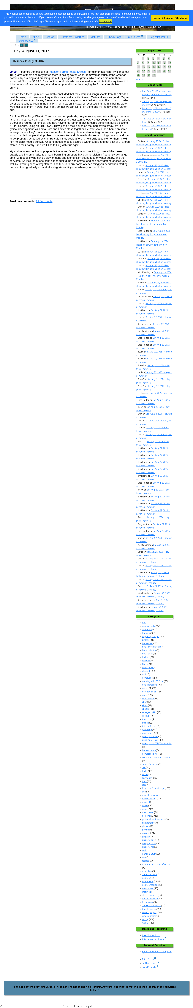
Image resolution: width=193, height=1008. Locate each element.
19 (164, 67)
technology (147, 902)
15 (143, 67)
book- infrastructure (151, 647)
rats (144, 857)
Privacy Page (114, 36)
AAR (144, 622)
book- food (147, 643)
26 (164, 71)
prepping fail (148, 847)
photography (148, 823)
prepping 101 (148, 840)
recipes (145, 861)
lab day (145, 774)
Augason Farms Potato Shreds (67, 71)
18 (159, 67)
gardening (147, 729)
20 (169, 67)
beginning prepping (151, 636)
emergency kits (149, 712)
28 (138, 75)
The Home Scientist (151, 905)
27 (169, 71)
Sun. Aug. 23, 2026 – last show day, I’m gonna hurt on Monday (153, 158)
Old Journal (134, 36)
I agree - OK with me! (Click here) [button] (170, 18)
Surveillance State (150, 898)
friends (145, 723)
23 (148, 71)
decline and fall (149, 692)
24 (154, 71)
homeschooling (149, 754)
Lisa (144, 785)
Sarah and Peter (149, 874)
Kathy (145, 771)
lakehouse (147, 778)
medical (146, 802)
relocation (147, 871)
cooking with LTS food (152, 681)
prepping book (149, 843)
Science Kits (26, 40)
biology (145, 640)
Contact (95, 36)
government (148, 733)
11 (159, 63)
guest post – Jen (150, 736)
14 (138, 67)
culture (145, 688)
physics (146, 826)
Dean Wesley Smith (151, 935)
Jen (144, 767)
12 (164, 63)
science (146, 878)
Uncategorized (149, 909)
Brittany (145, 657)
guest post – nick (150, 740)
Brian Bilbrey (148, 959)
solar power (148, 888)
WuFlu (145, 923)
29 (143, 75)
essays (145, 716)
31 (154, 75)
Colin (144, 674)
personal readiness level (153, 819)
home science (149, 750)
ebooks (145, 709)
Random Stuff (149, 854)
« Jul (138, 79)
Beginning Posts (159, 36)
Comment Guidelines (72, 36)
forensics (146, 719)
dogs (144, 695)
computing (147, 678)
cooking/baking (149, 685)
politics (145, 833)
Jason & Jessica (150, 764)
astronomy (147, 629)
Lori (144, 792)
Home (22, 36)
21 (138, 71)
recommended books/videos (156, 864)
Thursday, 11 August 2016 (28, 61)
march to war (148, 798)
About (36, 36)
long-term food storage (153, 788)
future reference (149, 726)
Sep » (144, 79)
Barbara (146, 633)
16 (148, 67)
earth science (148, 698)
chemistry (147, 671)
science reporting (150, 885)
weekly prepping (149, 912)
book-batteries (149, 650)
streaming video (149, 895)
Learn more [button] (105, 21)
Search (50, 36)
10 (154, 63)
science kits (147, 881)
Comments (44, 201)
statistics (146, 892)
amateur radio (149, 626)
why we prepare (149, 916)
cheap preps (148, 667)
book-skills (147, 653)
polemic (146, 830)
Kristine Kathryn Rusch (153, 939)
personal (146, 816)
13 (169, 63)
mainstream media (151, 795)
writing (145, 919)
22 (143, 71)
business (146, 660)
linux (144, 781)
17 (154, 67)
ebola (144, 705)
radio (144, 850)
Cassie (145, 664)
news (144, 809)
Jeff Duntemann (149, 963)
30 (148, 75)
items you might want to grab (156, 757)
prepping (146, 836)
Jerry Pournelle (149, 967)
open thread (147, 812)
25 (159, 71)
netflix (145, 805)
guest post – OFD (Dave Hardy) (156, 743)
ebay (144, 702)
